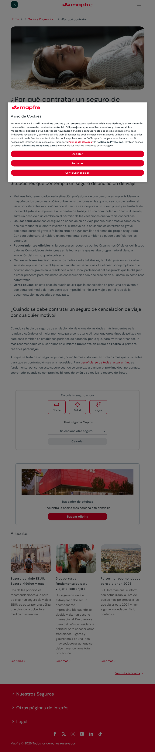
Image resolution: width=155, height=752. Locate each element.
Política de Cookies (80, 142)
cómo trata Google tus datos (39, 145)
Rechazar (77, 163)
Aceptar (77, 153)
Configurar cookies (77, 172)
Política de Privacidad (110, 142)
